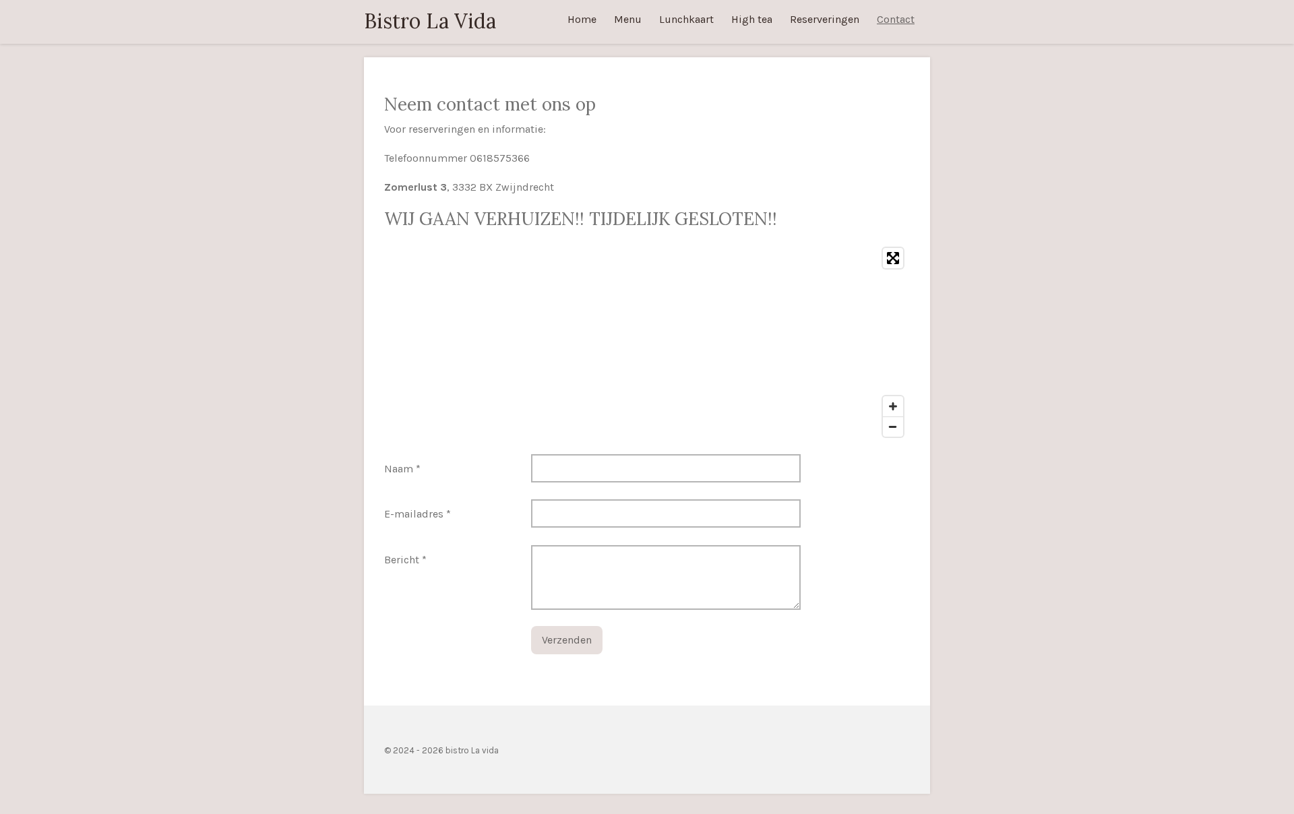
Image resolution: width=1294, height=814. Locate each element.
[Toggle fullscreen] (893, 258)
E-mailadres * (417, 513)
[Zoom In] (893, 406)
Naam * (402, 468)
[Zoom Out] (893, 426)
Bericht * (405, 559)
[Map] (647, 342)
